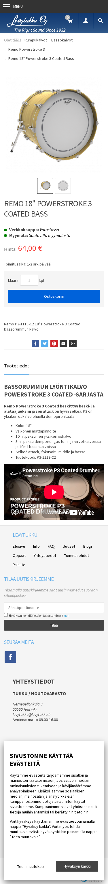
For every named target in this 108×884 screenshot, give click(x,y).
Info (36, 546)
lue (65, 616)
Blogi (87, 546)
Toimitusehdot (76, 555)
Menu (18, 6)
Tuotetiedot (16, 366)
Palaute (19, 564)
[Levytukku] (27, 20)
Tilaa (54, 625)
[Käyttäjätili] (85, 21)
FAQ (51, 546)
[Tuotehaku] (100, 21)
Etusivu (19, 546)
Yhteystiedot (45, 555)
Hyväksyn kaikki (77, 866)
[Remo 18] (54, 125)
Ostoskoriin (54, 296)
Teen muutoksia (30, 866)
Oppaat (19, 555)
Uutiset (69, 546)
